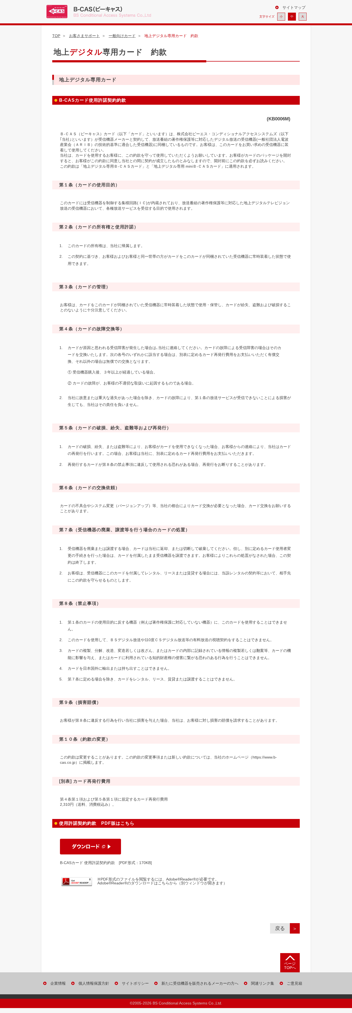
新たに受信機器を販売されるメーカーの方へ (199, 983)
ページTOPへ (290, 965)
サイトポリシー (135, 983)
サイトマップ (294, 7)
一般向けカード (122, 36)
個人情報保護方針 (93, 983)
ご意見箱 (294, 983)
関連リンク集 (262, 983)
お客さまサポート (84, 36)
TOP (56, 36)
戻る (282, 928)
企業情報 (58, 983)
